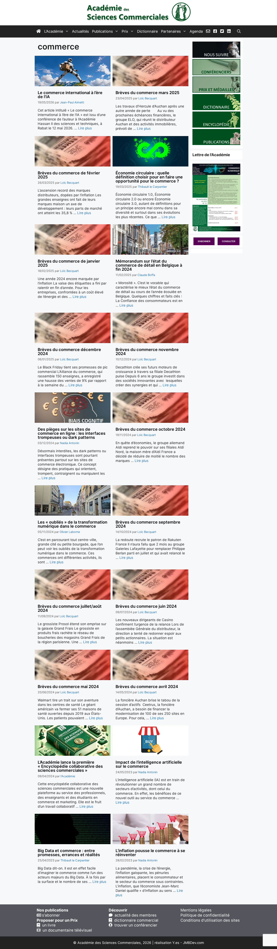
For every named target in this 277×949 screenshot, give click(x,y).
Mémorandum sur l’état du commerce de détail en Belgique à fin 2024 (149, 265)
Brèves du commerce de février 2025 (69, 175)
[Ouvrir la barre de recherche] (238, 31)
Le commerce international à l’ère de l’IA (70, 94)
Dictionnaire (147, 31)
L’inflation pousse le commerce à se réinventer (150, 852)
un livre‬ (48, 925)
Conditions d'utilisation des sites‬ (210, 920)
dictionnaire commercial (135, 920)
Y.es (175, 943)
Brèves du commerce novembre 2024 (147, 351)
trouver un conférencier (134, 925)
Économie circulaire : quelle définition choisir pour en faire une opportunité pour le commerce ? (149, 177)
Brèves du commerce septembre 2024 (148, 524)
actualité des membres (135, 915)
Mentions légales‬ (196, 910)
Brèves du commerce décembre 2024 (69, 351)
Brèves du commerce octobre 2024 (150, 429)
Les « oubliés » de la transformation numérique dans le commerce (72, 524)
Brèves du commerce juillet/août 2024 (70, 608)
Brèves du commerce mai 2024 (68, 686)
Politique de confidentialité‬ (205, 915)
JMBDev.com (193, 943)
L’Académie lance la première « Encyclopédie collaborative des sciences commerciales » (70, 766)
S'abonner (204, 241)
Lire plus (85, 128)
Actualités (80, 31)
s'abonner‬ (50, 915)
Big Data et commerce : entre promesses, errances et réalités (69, 852)
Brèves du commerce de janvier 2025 (69, 263)
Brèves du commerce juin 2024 (146, 606)
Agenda (196, 31)
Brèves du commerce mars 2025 (147, 92)
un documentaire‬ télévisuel (66, 930)
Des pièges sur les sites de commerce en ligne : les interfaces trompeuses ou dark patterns (71, 433)
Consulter (228, 241)
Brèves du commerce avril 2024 (147, 686)
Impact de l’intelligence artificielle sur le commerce (149, 764)
